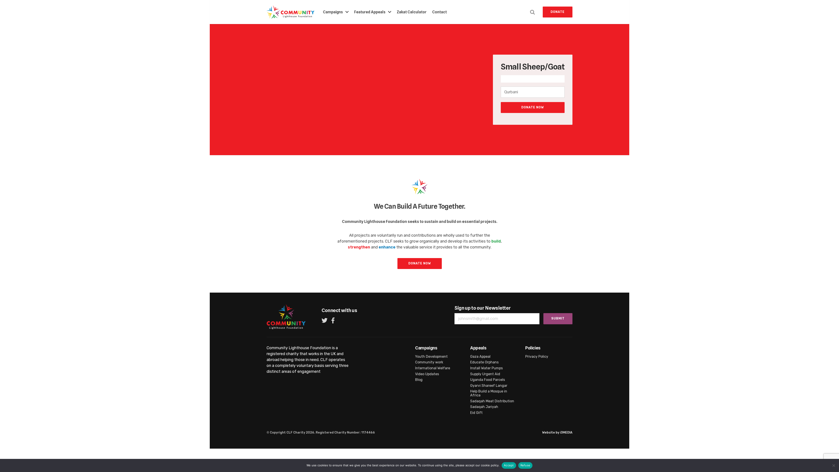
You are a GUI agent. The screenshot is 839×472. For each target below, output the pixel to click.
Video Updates (427, 374)
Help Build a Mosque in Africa (488, 393)
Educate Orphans (484, 362)
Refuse (525, 465)
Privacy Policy (536, 357)
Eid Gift (476, 413)
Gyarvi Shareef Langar (488, 386)
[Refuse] (833, 465)
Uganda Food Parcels (487, 380)
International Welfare (432, 368)
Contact (439, 12)
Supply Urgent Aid (485, 374)
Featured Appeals (369, 12)
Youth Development (431, 357)
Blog (419, 380)
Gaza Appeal (480, 357)
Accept (509, 465)
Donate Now (532, 107)
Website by (557, 432)
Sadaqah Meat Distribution (492, 401)
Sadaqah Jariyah (484, 407)
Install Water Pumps (486, 368)
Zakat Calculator (411, 12)
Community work (429, 362)
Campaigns (333, 12)
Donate (558, 12)
